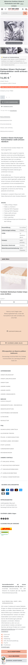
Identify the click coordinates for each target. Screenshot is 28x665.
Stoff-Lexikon (5, 445)
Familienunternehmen (10, 469)
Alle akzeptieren (14, 651)
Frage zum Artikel (6, 127)
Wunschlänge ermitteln (9, 429)
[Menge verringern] (9, 97)
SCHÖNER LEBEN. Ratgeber (9, 441)
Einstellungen (5, 647)
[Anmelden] (22, 9)
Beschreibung (5, 116)
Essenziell (7, 634)
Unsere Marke (5, 386)
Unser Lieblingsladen (8, 378)
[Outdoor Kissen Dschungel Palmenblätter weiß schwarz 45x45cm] (4, 50)
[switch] (3, 663)
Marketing (7, 638)
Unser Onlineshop (7, 374)
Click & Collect (6, 401)
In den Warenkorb (11, 102)
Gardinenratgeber (7, 448)
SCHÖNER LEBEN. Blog (15, 343)
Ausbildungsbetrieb (10, 473)
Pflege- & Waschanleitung (10, 437)
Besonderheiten (6, 120)
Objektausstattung (7, 409)
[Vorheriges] (1, 31)
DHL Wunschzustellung (11, 640)
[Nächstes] (26, 31)
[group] (13, 276)
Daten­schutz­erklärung (8, 629)
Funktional (7, 645)
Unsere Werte (5, 390)
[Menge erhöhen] (6, 97)
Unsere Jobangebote (8, 394)
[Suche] (25, 13)
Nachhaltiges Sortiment (11, 465)
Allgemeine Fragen (7, 433)
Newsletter (5, 420)
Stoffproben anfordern (9, 412)
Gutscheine (5, 416)
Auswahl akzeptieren (14, 660)
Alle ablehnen (14, 656)
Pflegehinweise (5, 124)
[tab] (5, 117)
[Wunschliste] (5, 9)
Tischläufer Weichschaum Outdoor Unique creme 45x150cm (13, 293)
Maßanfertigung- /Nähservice (11, 405)
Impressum (4, 631)
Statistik (6, 636)
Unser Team (5, 382)
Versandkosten (13, 110)
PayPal (6, 643)
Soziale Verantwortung (11, 477)
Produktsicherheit (7, 131)
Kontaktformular (15, 331)
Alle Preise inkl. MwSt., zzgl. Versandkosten (12, 602)
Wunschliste (8, 106)
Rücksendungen (6, 452)
